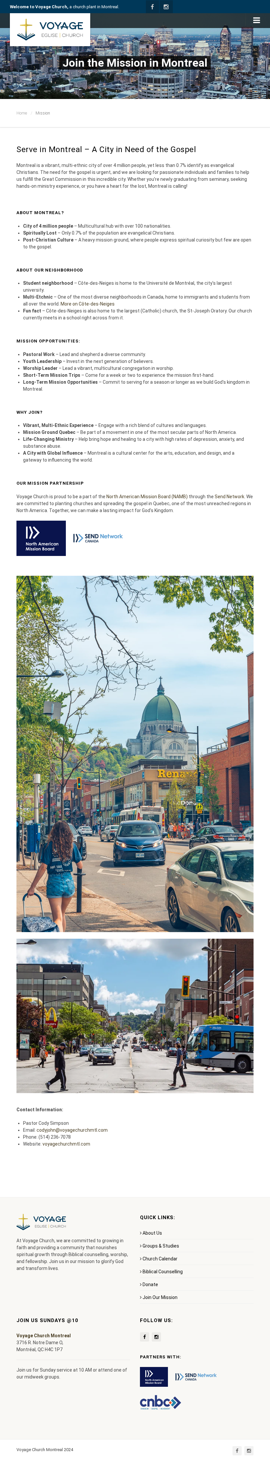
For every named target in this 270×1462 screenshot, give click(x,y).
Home (21, 113)
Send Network (229, 496)
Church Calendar (160, 1258)
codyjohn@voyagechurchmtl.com (72, 1130)
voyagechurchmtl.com (66, 1144)
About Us (152, 1233)
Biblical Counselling (163, 1271)
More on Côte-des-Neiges (88, 304)
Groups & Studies (161, 1246)
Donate (150, 1284)
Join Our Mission (160, 1297)
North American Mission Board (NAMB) (147, 496)
